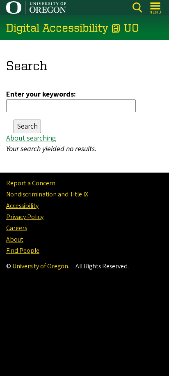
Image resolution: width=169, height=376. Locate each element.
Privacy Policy (24, 216)
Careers (16, 228)
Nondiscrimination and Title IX (47, 194)
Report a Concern (30, 183)
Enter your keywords (40, 94)
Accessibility (22, 205)
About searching (31, 138)
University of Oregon (40, 266)
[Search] (137, 7)
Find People (22, 250)
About (14, 239)
